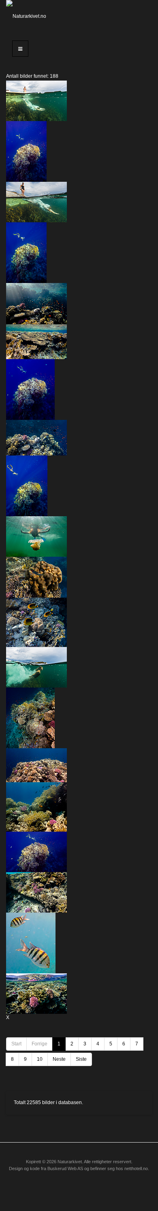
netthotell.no (136, 1168)
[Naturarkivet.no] (26, 16)
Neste (59, 1059)
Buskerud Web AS (65, 1168)
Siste (81, 1059)
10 (40, 1059)
